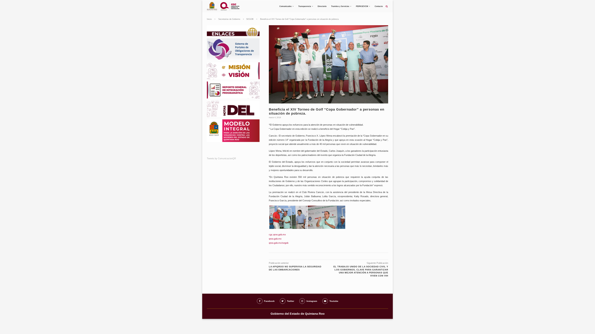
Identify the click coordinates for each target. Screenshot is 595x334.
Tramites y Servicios (340, 6)
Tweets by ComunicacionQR (221, 158)
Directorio (322, 6)
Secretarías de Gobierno (229, 19)
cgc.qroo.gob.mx (277, 234)
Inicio (209, 19)
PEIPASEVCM (362, 6)
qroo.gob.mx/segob (278, 243)
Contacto (379, 6)
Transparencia (304, 6)
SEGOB (249, 19)
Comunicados (285, 6)
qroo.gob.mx (275, 238)
